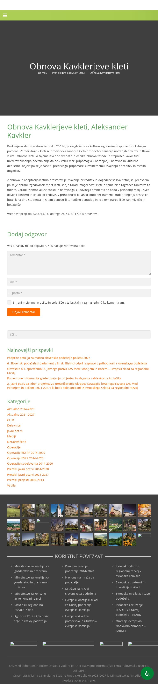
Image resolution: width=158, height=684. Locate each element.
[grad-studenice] (129, 539)
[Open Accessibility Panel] (147, 673)
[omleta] (144, 510)
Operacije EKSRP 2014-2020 (26, 453)
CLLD (10, 420)
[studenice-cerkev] (129, 525)
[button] (5, 15)
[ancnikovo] (13, 510)
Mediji (11, 436)
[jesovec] (115, 510)
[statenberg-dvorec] (71, 525)
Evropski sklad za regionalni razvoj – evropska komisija (128, 571)
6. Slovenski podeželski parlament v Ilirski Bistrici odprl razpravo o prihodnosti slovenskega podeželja (77, 363)
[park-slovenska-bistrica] (42, 539)
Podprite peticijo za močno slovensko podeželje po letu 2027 (48, 358)
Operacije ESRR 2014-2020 (25, 458)
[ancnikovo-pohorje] (28, 510)
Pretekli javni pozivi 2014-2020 (28, 469)
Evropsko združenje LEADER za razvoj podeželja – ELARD (129, 610)
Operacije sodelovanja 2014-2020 (30, 463)
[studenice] (115, 525)
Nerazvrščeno (16, 442)
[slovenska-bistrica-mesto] (42, 525)
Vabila (11, 485)
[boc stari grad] (86, 539)
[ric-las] (100, 539)
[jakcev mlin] (100, 510)
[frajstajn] (71, 510)
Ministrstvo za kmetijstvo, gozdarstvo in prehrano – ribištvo (31, 582)
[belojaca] (42, 510)
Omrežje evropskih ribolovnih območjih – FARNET (131, 626)
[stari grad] (57, 525)
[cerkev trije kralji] (57, 510)
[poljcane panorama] (13, 525)
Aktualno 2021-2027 (20, 414)
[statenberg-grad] (86, 525)
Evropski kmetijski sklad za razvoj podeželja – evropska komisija (81, 605)
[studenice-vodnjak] (144, 525)
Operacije (14, 447)
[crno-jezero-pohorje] (115, 539)
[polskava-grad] (28, 525)
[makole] (129, 510)
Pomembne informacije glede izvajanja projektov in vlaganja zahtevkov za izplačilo (64, 378)
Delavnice (14, 425)
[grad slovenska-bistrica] (71, 539)
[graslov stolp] (86, 510)
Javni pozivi (15, 431)
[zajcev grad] (13, 539)
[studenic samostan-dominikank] (100, 525)
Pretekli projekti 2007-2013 (25, 480)
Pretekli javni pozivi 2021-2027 (28, 474)
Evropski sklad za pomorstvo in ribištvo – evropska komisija (81, 621)
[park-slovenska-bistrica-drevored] (57, 539)
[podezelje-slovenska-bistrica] (144, 539)
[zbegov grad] (28, 539)
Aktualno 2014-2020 (20, 409)
